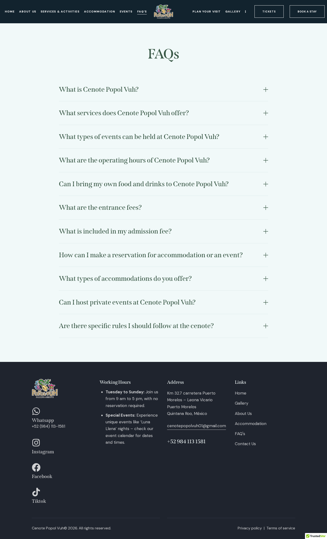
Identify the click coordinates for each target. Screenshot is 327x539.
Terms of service (280, 528)
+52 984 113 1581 (186, 441)
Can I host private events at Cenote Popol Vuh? (127, 302)
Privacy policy (250, 528)
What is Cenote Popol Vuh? (99, 89)
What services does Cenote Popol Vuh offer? (124, 113)
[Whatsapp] (36, 411)
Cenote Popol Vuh (48, 528)
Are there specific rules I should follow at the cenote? (136, 326)
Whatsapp (43, 420)
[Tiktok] (36, 492)
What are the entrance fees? (100, 207)
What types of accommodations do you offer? (125, 278)
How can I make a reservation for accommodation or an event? (151, 255)
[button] (163, 90)
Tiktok (39, 501)
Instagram (43, 452)
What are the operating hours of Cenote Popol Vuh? (134, 160)
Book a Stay (303, 10)
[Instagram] (36, 442)
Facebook (42, 476)
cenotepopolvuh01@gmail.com (196, 425)
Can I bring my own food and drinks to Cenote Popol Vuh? (144, 184)
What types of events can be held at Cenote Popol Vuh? (139, 137)
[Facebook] (36, 467)
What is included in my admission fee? (115, 231)
